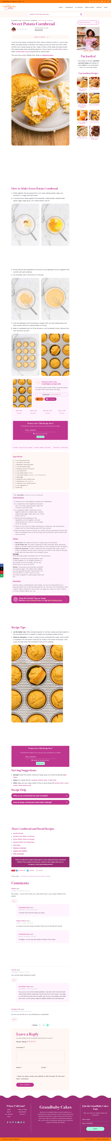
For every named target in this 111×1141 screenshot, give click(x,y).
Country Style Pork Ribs (94, 138)
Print (40, 399)
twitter (32, 870)
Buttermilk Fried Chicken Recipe (82, 106)
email (40, 870)
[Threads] (108, 1)
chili (59, 49)
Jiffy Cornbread (18, 854)
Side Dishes (26, 20)
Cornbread (34, 20)
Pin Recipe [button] (51, 399)
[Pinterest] (96, 1)
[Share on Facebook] (1, 565)
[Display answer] (67, 795)
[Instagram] (92, 1)
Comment (20, 1047)
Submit (95, 1129)
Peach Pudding (94, 122)
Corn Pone (16, 845)
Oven (38, 876)
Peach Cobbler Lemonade (82, 122)
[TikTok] (105, 1)
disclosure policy (47, 55)
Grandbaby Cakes (16, 20)
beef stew (53, 780)
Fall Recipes (32, 876)
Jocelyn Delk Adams (26, 447)
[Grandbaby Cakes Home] (9, 7)
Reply (14, 901)
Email (44, 1067)
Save (14, 870)
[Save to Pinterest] (1, 572)
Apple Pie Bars (94, 89)
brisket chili (59, 783)
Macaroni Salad (82, 137)
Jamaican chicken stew (39, 780)
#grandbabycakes (54, 600)
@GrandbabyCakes (34, 600)
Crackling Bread (94, 104)
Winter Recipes (45, 876)
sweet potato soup (22, 51)
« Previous (34, 1025)
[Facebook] (89, 1)
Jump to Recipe (39, 37)
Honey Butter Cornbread (82, 89)
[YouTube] (102, 1)
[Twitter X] (99, 1)
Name (19, 1067)
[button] (35, 30)
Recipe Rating (21, 1042)
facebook (22, 870)
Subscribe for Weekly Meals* (12, 1)
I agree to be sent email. (41, 433)
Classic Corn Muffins (20, 851)
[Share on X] (1, 569)
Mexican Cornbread (19, 848)
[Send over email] (1, 575)
